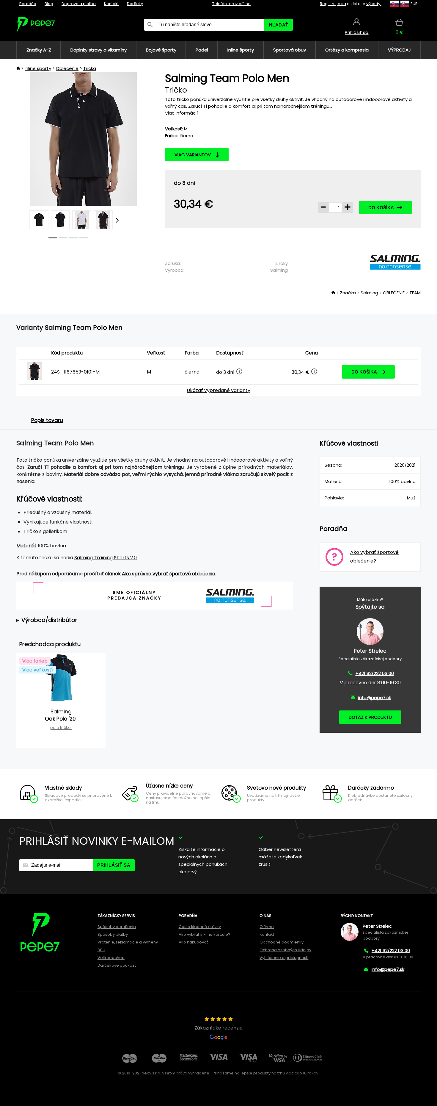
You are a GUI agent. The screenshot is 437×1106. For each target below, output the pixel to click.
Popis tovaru (47, 420)
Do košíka (381, 207)
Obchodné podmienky (282, 942)
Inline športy (38, 68)
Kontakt (111, 4)
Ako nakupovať (193, 942)
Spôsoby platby (113, 934)
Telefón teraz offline (231, 4)
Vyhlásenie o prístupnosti (284, 957)
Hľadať (278, 24)
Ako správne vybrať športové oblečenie (168, 573)
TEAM (415, 293)
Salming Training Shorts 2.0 (105, 557)
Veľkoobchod (111, 957)
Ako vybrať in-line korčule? (204, 934)
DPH (101, 950)
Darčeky (135, 4)
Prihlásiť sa (113, 865)
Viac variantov (193, 154)
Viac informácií (181, 113)
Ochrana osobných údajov (285, 950)
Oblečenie (67, 68)
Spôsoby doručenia (117, 927)
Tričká (89, 68)
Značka (348, 293)
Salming (279, 270)
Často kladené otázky (200, 927)
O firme (267, 927)
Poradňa (27, 4)
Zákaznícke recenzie (218, 1027)
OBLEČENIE (394, 293)
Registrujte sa (333, 4)
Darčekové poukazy (117, 965)
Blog (49, 4)
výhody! (373, 4)
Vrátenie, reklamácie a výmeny (128, 942)
